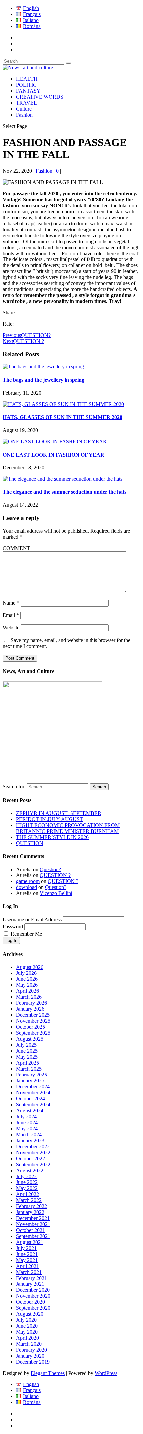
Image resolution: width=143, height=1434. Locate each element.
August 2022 (29, 1170)
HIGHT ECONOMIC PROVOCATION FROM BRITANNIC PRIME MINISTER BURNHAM (68, 828)
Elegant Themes (48, 1373)
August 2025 (29, 1039)
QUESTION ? (55, 875)
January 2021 (30, 1284)
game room (28, 881)
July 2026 (26, 973)
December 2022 (33, 1146)
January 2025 (30, 1080)
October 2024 (30, 1098)
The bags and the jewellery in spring (43, 380)
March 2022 (29, 1200)
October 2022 (30, 1158)
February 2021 (31, 1278)
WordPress (106, 1373)
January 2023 (30, 1140)
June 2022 (27, 1182)
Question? (50, 869)
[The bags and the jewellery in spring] (43, 366)
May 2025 (27, 1057)
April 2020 (27, 1338)
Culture (24, 109)
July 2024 (26, 1116)
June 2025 (27, 1051)
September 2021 (33, 1236)
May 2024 (27, 1128)
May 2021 (27, 1260)
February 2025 (31, 1074)
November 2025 (33, 1021)
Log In (11, 940)
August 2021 (29, 1242)
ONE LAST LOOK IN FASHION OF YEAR (53, 455)
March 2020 (29, 1344)
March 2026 (29, 997)
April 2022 (27, 1194)
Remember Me (26, 934)
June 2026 (27, 979)
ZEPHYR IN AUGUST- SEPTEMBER (58, 813)
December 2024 (33, 1086)
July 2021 (26, 1248)
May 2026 (27, 985)
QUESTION (29, 843)
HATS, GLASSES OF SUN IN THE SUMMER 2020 (62, 417)
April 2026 (27, 991)
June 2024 (27, 1122)
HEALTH (27, 79)
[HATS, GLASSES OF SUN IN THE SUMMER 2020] (63, 404)
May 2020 (27, 1332)
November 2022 (33, 1152)
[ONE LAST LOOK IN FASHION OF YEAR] (55, 441)
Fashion (24, 115)
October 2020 (30, 1302)
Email (11, 615)
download (26, 887)
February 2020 (31, 1350)
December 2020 (33, 1290)
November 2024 (33, 1092)
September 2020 (33, 1308)
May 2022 (27, 1188)
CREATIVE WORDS (39, 97)
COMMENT (16, 548)
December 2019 (33, 1362)
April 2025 (27, 1063)
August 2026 (29, 967)
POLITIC (26, 85)
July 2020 (26, 1320)
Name (11, 603)
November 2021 (33, 1224)
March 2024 (29, 1134)
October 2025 (30, 1027)
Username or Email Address (32, 919)
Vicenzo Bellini (56, 893)
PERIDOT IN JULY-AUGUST (49, 819)
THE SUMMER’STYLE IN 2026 (52, 837)
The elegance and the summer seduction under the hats (64, 492)
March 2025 (29, 1069)
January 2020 (30, 1356)
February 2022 (31, 1206)
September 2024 (33, 1104)
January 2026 (30, 1009)
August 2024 (29, 1110)
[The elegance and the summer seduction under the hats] (62, 479)
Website (11, 627)
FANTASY (28, 91)
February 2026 (31, 1003)
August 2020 (29, 1314)
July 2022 (26, 1176)
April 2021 (27, 1266)
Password (13, 926)
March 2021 (29, 1272)
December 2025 (33, 1015)
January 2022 (30, 1212)
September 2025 (33, 1033)
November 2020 (33, 1296)
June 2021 (27, 1254)
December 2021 (33, 1218)
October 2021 (30, 1230)
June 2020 (27, 1326)
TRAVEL (26, 103)
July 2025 (26, 1045)
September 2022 (33, 1164)
